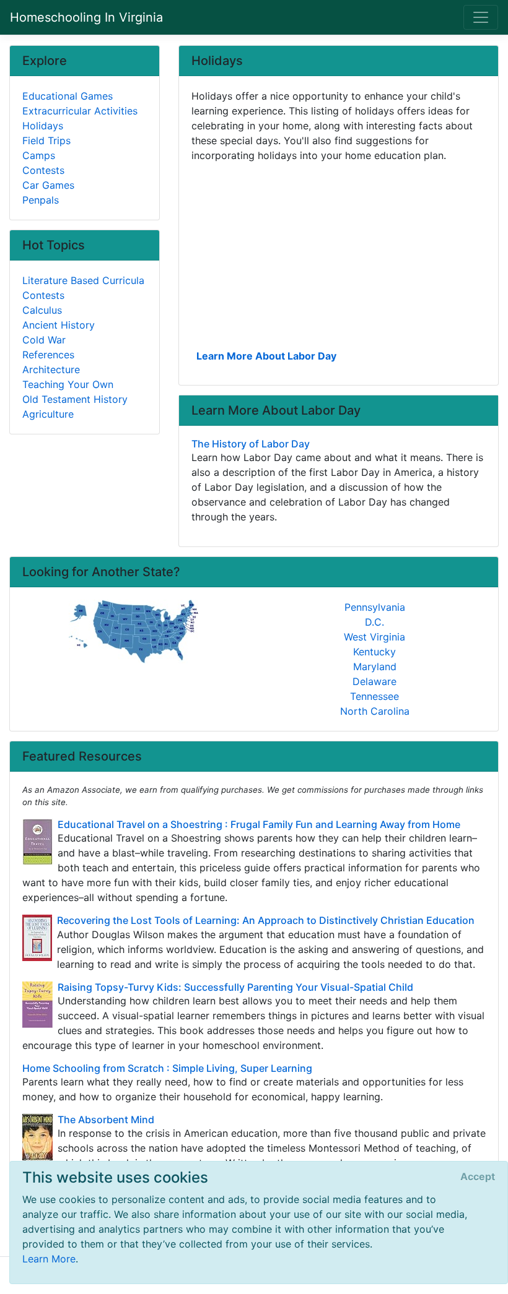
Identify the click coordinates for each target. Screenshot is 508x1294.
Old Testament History (75, 399)
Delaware (374, 681)
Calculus (42, 310)
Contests (43, 170)
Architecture (51, 369)
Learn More (49, 1259)
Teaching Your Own (67, 384)
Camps (38, 155)
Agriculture (48, 414)
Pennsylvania (374, 607)
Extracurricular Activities (80, 111)
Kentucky (374, 651)
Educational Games (67, 96)
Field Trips (46, 140)
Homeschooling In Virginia (86, 17)
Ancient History (58, 325)
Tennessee (374, 696)
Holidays (42, 125)
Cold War (44, 340)
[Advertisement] (338, 254)
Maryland (374, 666)
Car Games (48, 185)
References (48, 354)
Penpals (40, 200)
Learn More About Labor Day (266, 356)
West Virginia (374, 637)
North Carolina (374, 711)
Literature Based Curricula (83, 280)
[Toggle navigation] (480, 17)
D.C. (374, 622)
